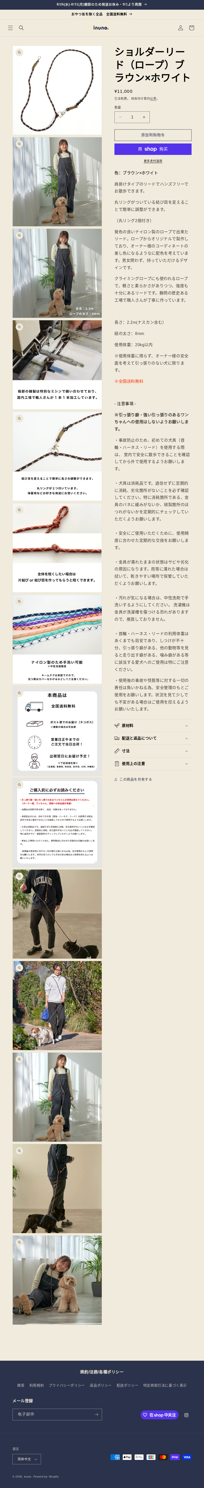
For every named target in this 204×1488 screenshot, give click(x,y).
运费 (153, 98)
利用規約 (36, 1385)
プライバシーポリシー (67, 1385)
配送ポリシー (128, 1385)
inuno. (28, 1476)
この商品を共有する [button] (135, 779)
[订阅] (96, 1414)
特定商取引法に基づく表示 (165, 1385)
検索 (20, 1385)
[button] (10, 27)
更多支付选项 (153, 161)
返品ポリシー (101, 1385)
